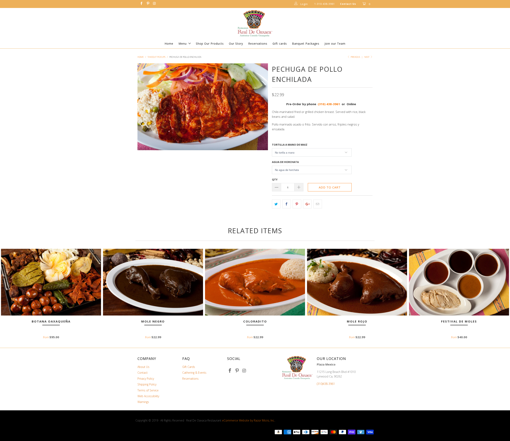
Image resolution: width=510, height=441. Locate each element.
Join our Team (335, 43)
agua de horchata (285, 162)
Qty (275, 179)
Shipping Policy (146, 384)
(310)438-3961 (326, 384)
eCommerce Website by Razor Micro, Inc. (248, 420)
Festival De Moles (459, 282)
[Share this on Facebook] (286, 204)
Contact (142, 372)
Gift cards (280, 43)
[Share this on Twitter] (276, 204)
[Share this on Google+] (307, 204)
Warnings (143, 402)
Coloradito (255, 282)
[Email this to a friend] (317, 204)
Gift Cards (188, 367)
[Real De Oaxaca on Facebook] (141, 4)
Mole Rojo (357, 282)
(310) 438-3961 (329, 104)
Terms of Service (148, 390)
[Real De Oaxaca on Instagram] (154, 4)
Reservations (257, 43)
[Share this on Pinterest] (297, 204)
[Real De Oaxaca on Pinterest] (147, 4)
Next (367, 56)
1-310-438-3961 (324, 4)
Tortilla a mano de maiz (289, 144)
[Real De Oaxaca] (255, 23)
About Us (143, 367)
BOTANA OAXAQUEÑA (51, 282)
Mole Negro (153, 282)
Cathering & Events (194, 372)
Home (169, 43)
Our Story (236, 43)
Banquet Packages (305, 43)
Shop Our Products (210, 43)
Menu (182, 43)
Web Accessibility (148, 396)
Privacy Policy (145, 378)
